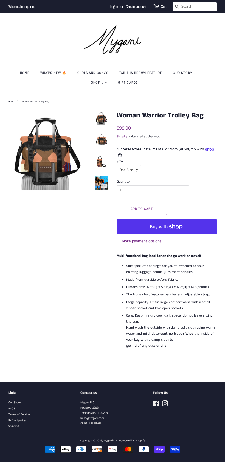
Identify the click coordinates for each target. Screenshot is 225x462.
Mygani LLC (111, 440)
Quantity (123, 181)
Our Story (14, 402)
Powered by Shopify (132, 440)
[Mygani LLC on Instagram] (165, 405)
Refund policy (17, 420)
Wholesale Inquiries (21, 6)
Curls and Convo (93, 73)
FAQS (11, 408)
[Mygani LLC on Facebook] (156, 405)
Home (25, 73)
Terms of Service (19, 414)
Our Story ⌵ (185, 73)
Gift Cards (128, 82)
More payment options (142, 241)
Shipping (122, 136)
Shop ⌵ (98, 82)
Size (120, 161)
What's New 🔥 (53, 73)
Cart (164, 6)
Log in (114, 6)
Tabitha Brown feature (140, 73)
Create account (136, 6)
